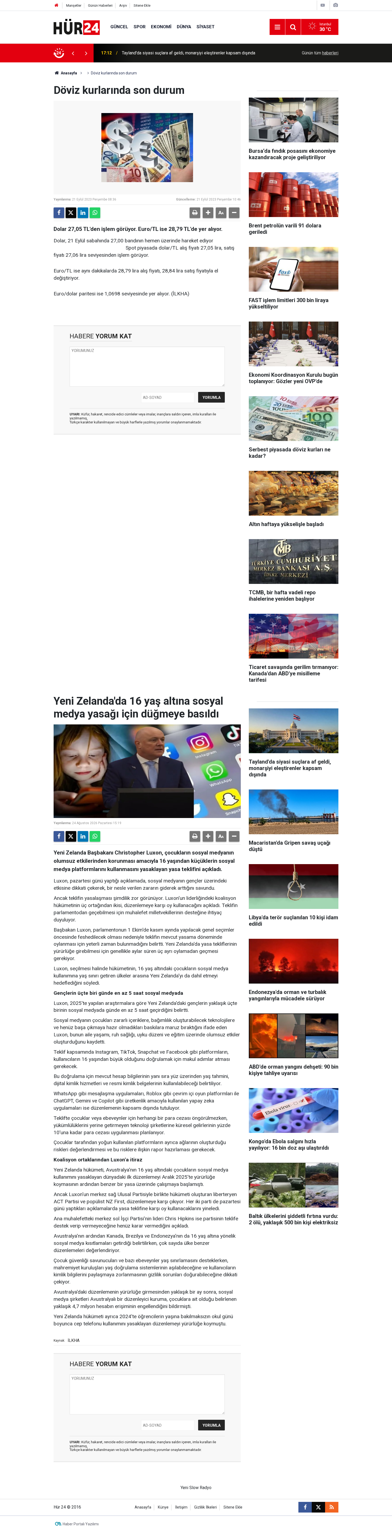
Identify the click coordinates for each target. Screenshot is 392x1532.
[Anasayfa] (56, 5)
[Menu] (277, 27)
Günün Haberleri (100, 5)
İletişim (181, 1507)
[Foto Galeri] (335, 5)
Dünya (184, 26)
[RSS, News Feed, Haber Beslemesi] (331, 1507)
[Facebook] (59, 212)
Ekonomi (161, 26)
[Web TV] (323, 5)
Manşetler (73, 5)
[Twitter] (71, 212)
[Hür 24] (77, 26)
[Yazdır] (195, 212)
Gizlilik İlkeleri (205, 1507)
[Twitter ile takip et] (318, 1507)
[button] (208, 212)
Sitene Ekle (142, 5)
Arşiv (123, 5)
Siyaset (206, 26)
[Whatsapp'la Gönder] (95, 212)
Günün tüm (320, 52)
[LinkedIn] (83, 212)
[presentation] (72, 53)
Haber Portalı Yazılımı (81, 1524)
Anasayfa (68, 73)
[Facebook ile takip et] (305, 1507)
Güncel (119, 26)
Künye (163, 1507)
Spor (140, 26)
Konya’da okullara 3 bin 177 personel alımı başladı (168, 52)
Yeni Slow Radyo (196, 1487)
